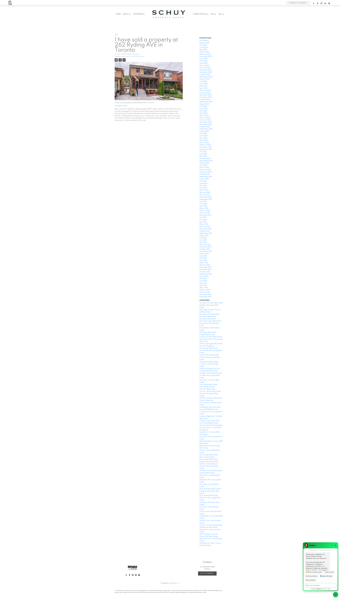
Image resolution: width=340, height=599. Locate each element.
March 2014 (203, 288)
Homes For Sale (200, 14)
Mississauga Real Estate (208, 455)
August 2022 (204, 131)
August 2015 (204, 253)
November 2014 (205, 269)
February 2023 (205, 117)
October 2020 (204, 158)
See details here (121, 106)
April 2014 (203, 285)
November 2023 (205, 97)
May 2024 (203, 86)
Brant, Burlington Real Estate (210, 321)
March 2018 (203, 208)
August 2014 (204, 276)
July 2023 (203, 106)
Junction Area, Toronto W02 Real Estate (132, 56)
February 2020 (205, 170)
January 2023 (204, 120)
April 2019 (203, 188)
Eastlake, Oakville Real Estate (210, 373)
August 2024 (204, 79)
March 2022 (204, 142)
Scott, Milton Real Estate (208, 495)
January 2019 (204, 195)
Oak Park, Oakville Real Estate (210, 470)
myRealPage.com (173, 583)
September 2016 (205, 233)
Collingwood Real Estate (208, 362)
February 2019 (204, 192)
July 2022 (203, 133)
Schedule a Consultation (298, 3)
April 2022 (203, 140)
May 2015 (203, 258)
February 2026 (205, 54)
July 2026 (203, 45)
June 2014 (203, 281)
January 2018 (204, 213)
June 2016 (203, 240)
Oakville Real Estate (207, 473)
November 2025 (205, 56)
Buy (212, 14)
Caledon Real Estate (207, 334)
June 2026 (203, 47)
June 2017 (203, 219)
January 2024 (204, 93)
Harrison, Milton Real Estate (210, 391)
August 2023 (204, 104)
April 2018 (203, 206)
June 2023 (203, 108)
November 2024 (205, 72)
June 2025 (203, 59)
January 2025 (204, 68)
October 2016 (204, 231)
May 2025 (203, 61)
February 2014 (204, 290)
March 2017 (203, 224)
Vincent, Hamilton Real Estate (210, 525)
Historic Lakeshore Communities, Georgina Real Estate (210, 403)
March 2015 (203, 263)
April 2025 (203, 63)
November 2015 (205, 247)
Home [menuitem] (118, 14)
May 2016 (203, 242)
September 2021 (205, 149)
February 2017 (204, 226)
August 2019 (204, 179)
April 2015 (203, 260)
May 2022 (203, 138)
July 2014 (202, 278)
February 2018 (204, 210)
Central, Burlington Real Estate (211, 344)
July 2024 (203, 81)
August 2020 (204, 163)
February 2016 (204, 244)
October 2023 (204, 99)
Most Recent (204, 40)
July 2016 (202, 238)
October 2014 (204, 272)
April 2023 (203, 113)
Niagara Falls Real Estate (208, 461)
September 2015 (205, 251)
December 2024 (205, 70)
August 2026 (204, 43)
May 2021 (203, 156)
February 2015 (204, 265)
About (125, 14)
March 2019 (203, 190)
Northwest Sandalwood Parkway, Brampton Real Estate (208, 466)
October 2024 (204, 74)
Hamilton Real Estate (207, 389)
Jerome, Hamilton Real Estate (210, 425)
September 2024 (205, 77)
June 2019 (203, 183)
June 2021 (203, 154)
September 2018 (205, 199)
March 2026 (204, 52)
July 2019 (202, 181)
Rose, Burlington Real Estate (210, 489)
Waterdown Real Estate (208, 527)
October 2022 (204, 127)
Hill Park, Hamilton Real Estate (210, 398)
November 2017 (205, 215)
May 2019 (203, 185)
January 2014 (204, 292)
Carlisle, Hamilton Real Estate (210, 337)
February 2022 (205, 145)
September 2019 (205, 176)
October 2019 (204, 174)
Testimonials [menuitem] (138, 14)
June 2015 (203, 256)
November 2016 (205, 229)
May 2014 (203, 283)
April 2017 (203, 222)
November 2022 (205, 124)
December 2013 (205, 294)
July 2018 (202, 201)
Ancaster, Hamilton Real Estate (211, 303)
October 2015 (204, 249)
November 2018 (205, 197)
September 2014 (205, 274)
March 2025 (204, 65)
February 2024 (205, 90)
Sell (220, 14)
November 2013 (205, 297)
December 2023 (205, 95)
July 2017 (202, 217)
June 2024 (203, 83)
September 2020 (206, 161)
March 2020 (204, 167)
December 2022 (205, 122)
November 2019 (205, 172)
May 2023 (203, 111)
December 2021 (205, 147)
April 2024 (203, 88)
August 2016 (204, 235)
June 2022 (203, 136)
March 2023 (204, 115)
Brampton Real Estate (207, 319)
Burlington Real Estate (207, 332)
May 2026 (203, 49)
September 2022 (205, 129)
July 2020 (203, 165)
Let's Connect (207, 573)
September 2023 (205, 102)
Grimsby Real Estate (207, 387)
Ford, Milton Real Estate (208, 384)
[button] (313, 3)
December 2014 (205, 267)
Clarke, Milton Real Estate (209, 355)
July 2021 (202, 151)
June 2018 (203, 204)
